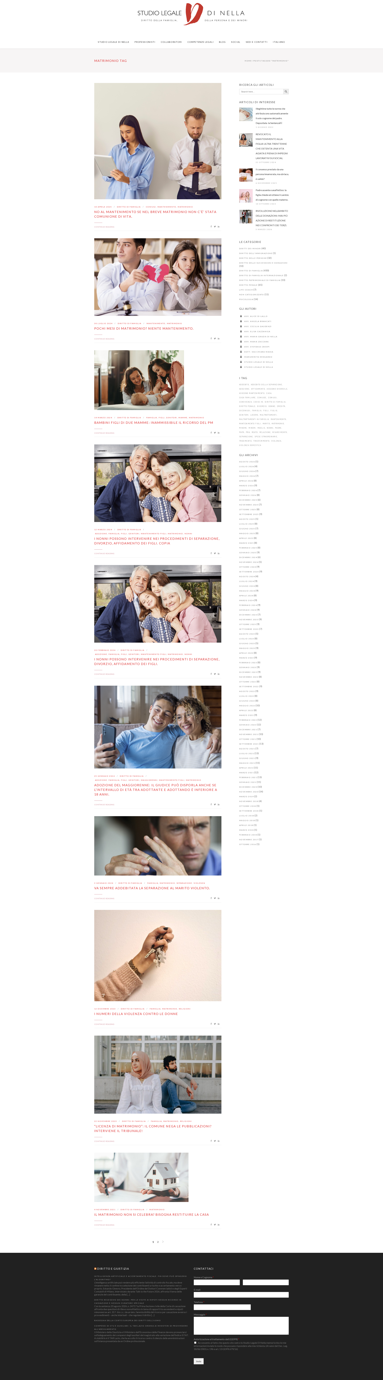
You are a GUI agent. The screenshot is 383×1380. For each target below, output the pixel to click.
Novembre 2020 (248, 792)
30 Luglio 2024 (103, 323)
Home (248, 61)
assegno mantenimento (252, 393)
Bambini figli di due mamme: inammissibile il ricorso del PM (153, 422)
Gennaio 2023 (247, 667)
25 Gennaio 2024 (104, 776)
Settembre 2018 (249, 811)
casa (269, 393)
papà (241, 432)
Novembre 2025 (248, 505)
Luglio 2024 (246, 581)
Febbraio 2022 (248, 720)
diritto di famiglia (275, 402)
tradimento (245, 441)
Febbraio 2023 (248, 662)
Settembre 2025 (249, 514)
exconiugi (244, 410)
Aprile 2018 (246, 825)
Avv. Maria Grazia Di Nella (260, 336)
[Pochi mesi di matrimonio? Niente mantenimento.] (157, 277)
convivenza (245, 402)
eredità (281, 406)
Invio (198, 1361)
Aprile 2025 (246, 538)
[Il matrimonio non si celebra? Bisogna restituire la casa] (141, 1177)
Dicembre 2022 (248, 672)
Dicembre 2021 (248, 729)
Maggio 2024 (247, 591)
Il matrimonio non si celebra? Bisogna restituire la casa (151, 1214)
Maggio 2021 (247, 763)
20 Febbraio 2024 (104, 650)
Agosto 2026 (247, 462)
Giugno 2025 (247, 529)
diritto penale (247, 406)
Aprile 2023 (246, 653)
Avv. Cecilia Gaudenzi (258, 326)
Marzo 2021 (246, 772)
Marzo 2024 (246, 600)
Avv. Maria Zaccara (256, 342)
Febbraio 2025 (248, 548)
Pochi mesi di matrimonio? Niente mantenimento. (144, 328)
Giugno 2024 (247, 586)
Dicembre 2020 (248, 787)
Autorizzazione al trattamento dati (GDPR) (216, 1339)
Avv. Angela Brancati (257, 321)
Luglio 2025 (246, 524)
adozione (101, 533)
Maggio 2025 (247, 533)
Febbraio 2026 (248, 490)
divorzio (262, 406)
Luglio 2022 (246, 696)
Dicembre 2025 (248, 500)
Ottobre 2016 (247, 844)
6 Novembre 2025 (266, 183)
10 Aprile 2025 (103, 207)
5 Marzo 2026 (264, 229)
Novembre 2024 (248, 562)
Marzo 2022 (246, 715)
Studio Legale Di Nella (258, 362)
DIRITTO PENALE (248, 285)
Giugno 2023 (247, 643)
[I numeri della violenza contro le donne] (157, 955)
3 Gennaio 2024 (103, 883)
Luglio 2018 (246, 816)
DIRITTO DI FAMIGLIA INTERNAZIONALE (261, 275)
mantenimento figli (153, 533)
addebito (244, 384)
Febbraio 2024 (248, 605)
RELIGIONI (185, 1009)
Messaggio (200, 1314)
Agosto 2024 (247, 576)
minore (243, 428)
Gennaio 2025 (247, 552)
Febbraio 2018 (248, 835)
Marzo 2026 (246, 485)
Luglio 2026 (246, 466)
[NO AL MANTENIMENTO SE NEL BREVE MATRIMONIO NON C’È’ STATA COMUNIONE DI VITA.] (157, 141)
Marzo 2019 (246, 796)
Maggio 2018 (247, 820)
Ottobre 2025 (247, 509)
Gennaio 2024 (247, 610)
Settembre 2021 (249, 744)
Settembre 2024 (249, 572)
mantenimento (167, 207)
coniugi (151, 207)
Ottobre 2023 (247, 624)
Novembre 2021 (248, 734)
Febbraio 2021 (248, 777)
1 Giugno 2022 (264, 127)
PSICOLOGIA (246, 299)
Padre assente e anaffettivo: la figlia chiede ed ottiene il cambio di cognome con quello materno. (272, 195)
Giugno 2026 (247, 471)
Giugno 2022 (247, 701)
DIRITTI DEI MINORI (250, 248)
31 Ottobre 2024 (266, 162)
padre (278, 428)
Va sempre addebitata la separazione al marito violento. (152, 888)
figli (162, 417)
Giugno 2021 (247, 758)
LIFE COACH (246, 290)
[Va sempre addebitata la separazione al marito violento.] (157, 846)
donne (272, 406)
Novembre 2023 (248, 619)
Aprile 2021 (246, 768)
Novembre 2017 (248, 839)
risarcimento (279, 432)
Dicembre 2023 (248, 615)
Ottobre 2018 (247, 806)
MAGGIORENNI (149, 780)
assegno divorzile (277, 389)
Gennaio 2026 (247, 495)
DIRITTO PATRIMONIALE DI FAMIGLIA (260, 280)
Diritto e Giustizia (113, 1268)
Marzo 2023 (246, 658)
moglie (261, 428)
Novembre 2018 (248, 801)
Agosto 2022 (247, 691)
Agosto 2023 (247, 634)
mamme (182, 417)
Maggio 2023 (247, 648)
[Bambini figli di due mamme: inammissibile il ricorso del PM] (139, 380)
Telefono (199, 1302)
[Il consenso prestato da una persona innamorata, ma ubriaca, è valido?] (246, 175)
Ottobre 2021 (247, 739)
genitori (171, 417)
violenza (199, 883)
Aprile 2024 (246, 595)
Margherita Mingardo (258, 357)
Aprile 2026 (246, 481)
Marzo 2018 (246, 830)
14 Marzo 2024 (103, 417)
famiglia (151, 417)
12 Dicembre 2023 (105, 1009)
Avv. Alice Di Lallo (256, 316)
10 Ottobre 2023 (266, 204)
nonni (188, 533)
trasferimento (261, 441)
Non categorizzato (251, 294)
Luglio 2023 (246, 639)
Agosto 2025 (247, 519)
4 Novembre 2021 (104, 1209)
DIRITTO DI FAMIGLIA (129, 207)
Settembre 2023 (249, 629)
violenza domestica (250, 445)
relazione (265, 432)
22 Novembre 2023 (105, 1121)
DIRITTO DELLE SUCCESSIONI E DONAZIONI (263, 263)
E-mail (197, 1289)
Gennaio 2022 (247, 725)
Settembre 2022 (249, 686)
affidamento (258, 389)
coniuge (261, 397)
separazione (184, 883)
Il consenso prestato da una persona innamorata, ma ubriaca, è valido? (272, 174)
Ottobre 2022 (247, 682)
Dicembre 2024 (248, 557)
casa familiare (247, 397)
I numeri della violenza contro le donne (136, 1014)
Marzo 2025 (246, 543)
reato (255, 432)
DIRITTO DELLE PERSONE (253, 258)
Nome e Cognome (204, 1277)
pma (248, 432)
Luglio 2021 (246, 753)
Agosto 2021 (247, 749)
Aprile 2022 (246, 710)
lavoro (254, 415)
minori (252, 428)
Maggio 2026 (247, 476)
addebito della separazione (266, 384)
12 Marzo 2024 (103, 529)
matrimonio (185, 207)
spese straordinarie (266, 436)
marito (266, 423)
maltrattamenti (268, 415)
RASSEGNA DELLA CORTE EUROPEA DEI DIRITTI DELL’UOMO (127, 1320)
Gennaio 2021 (247, 782)
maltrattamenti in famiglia (254, 419)
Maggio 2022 (247, 705)
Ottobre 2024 (247, 567)
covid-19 (258, 402)
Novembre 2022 (248, 677)
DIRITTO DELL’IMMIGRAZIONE (255, 253)
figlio (273, 410)
